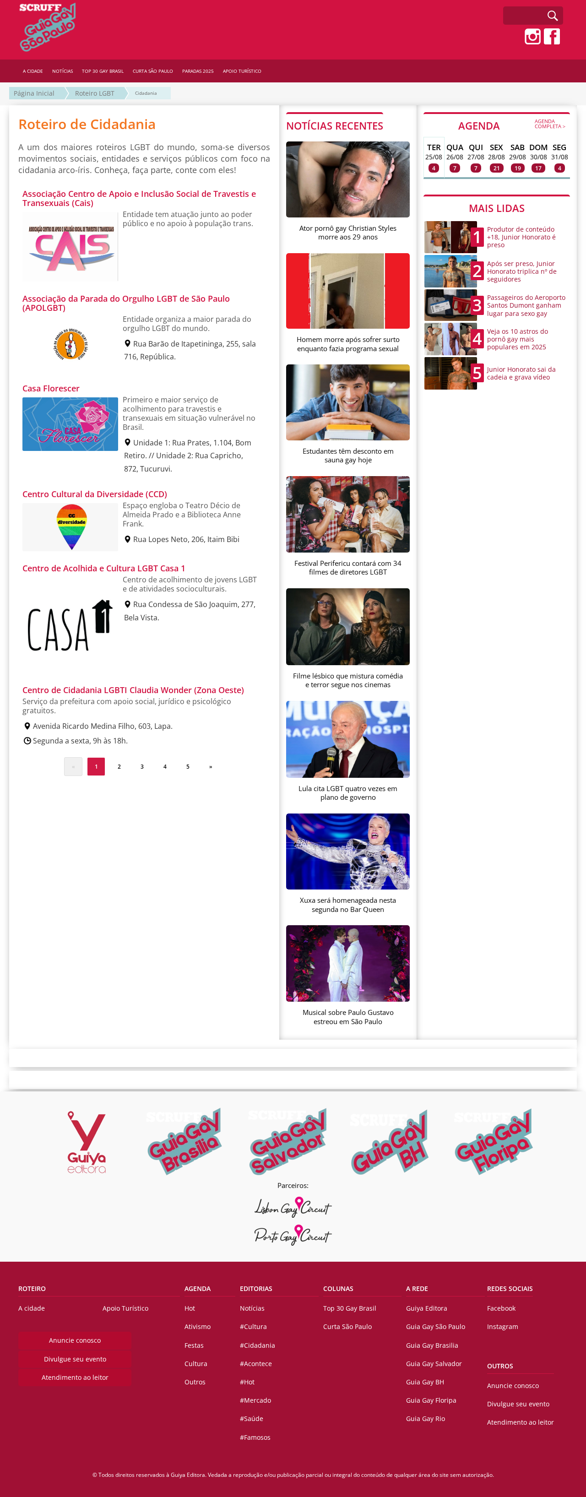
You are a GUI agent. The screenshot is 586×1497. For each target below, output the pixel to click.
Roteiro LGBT (94, 93)
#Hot (247, 1382)
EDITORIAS (256, 1288)
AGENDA (511, 125)
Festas (194, 1345)
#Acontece (256, 1363)
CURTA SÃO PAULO (153, 71)
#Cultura (253, 1326)
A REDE (417, 1288)
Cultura (195, 1363)
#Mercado (255, 1400)
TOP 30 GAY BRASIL (103, 71)
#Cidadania (257, 1345)
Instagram (502, 1326)
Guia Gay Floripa (431, 1400)
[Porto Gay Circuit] (293, 1235)
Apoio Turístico (125, 1308)
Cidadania (146, 93)
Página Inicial (34, 93)
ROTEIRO (32, 1288)
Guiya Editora (426, 1308)
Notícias (252, 1308)
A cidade (31, 1308)
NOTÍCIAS (62, 71)
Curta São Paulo (347, 1326)
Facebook (501, 1308)
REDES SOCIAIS (510, 1288)
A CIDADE (33, 71)
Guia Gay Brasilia (432, 1345)
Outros (195, 1382)
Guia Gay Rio (425, 1418)
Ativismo (197, 1326)
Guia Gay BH (425, 1382)
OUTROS (500, 1365)
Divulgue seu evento (75, 1359)
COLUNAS (338, 1288)
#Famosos (255, 1437)
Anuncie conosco (75, 1340)
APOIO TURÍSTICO (242, 71)
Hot (189, 1308)
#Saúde (251, 1418)
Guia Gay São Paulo (435, 1326)
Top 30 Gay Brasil (349, 1308)
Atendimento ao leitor (75, 1377)
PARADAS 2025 (198, 71)
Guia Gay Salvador (434, 1363)
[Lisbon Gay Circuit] (293, 1207)
